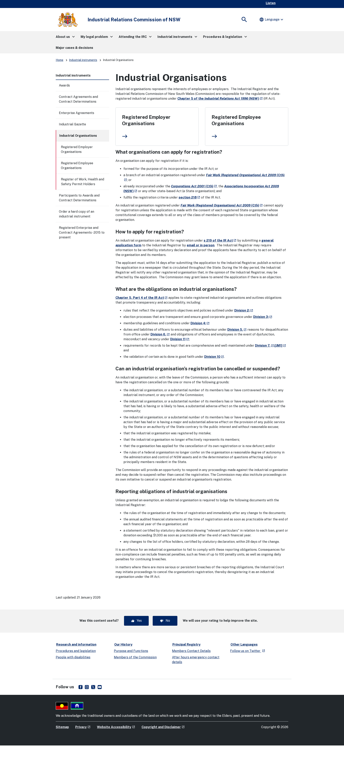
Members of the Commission (135, 657)
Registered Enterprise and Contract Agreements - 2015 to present (82, 232)
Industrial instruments (83, 60)
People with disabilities (73, 657)
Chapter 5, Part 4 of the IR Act (141, 298)
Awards (64, 85)
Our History (123, 644)
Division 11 (179, 339)
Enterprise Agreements (76, 113)
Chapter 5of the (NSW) (220, 98)
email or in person (200, 245)
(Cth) (194, 186)
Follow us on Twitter (247, 651)
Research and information (76, 644)
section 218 (189, 197)
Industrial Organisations (78, 136)
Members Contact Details (191, 651)
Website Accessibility (116, 727)
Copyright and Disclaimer (163, 727)
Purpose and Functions (131, 651)
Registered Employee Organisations (77, 165)
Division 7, (264, 345)
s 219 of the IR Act (220, 240)
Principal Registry (186, 644)
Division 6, (160, 334)
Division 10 (214, 357)
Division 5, (237, 329)
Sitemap (62, 727)
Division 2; (243, 310)
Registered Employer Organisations (77, 149)
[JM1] (280, 345)
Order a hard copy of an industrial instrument (76, 214)
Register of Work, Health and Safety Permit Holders (82, 181)
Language (271, 19)
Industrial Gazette (72, 124)
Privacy (83, 727)
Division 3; (262, 317)
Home (59, 60)
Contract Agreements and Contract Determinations (78, 99)
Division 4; (200, 323)
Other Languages (244, 644)
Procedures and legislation (76, 651)
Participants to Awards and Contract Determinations (79, 198)
